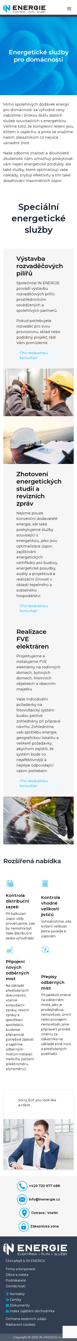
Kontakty (17, 1294)
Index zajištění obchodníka (32, 1311)
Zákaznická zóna (44, 1226)
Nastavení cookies (20, 1325)
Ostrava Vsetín (44, 1213)
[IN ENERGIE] (24, 8)
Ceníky (15, 1300)
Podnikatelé (16, 1280)
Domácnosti (15, 1286)
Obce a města (17, 1275)
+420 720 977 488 (44, 1186)
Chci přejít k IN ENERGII (25, 1261)
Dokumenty (20, 1305)
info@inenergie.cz (44, 1199)
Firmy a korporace (20, 1269)
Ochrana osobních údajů (26, 1319)
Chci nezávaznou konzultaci (34, 355)
